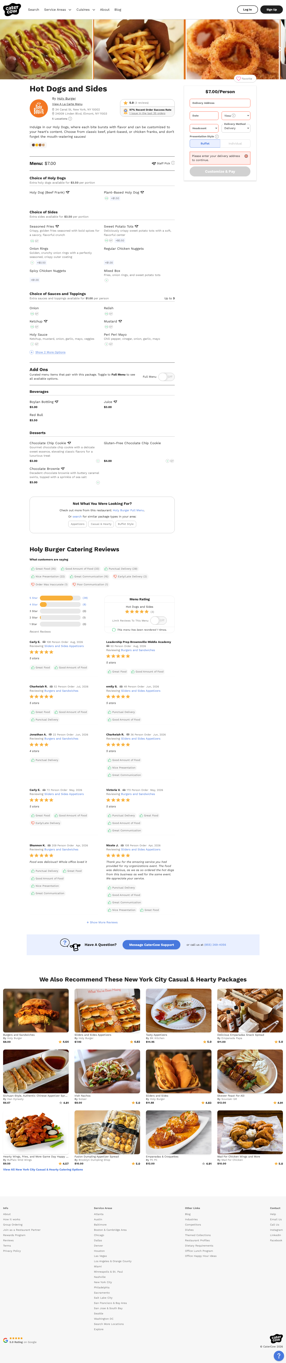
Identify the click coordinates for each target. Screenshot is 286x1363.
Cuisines (86, 10)
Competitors (193, 1224)
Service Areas (58, 10)
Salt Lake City (103, 1297)
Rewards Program (14, 1235)
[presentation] (220, 103)
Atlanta (99, 1214)
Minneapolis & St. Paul (108, 1271)
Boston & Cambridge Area (110, 1229)
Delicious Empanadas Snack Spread (240, 1034)
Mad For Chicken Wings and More (238, 1156)
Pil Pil (153, 1159)
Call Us (274, 1224)
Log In (247, 9)
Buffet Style (126, 524)
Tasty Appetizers (156, 1034)
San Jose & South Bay (108, 1308)
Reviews (8, 1240)
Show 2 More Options (50, 352)
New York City (103, 1282)
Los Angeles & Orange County (113, 1261)
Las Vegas (100, 1255)
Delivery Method (235, 124)
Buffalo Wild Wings (19, 1159)
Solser (83, 1099)
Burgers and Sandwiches (138, 650)
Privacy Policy (12, 1250)
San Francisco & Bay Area (110, 1303)
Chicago (99, 1235)
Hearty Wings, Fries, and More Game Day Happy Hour (37, 1156)
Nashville (100, 1276)
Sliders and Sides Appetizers (64, 646)
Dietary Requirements (199, 1245)
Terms (7, 1245)
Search (33, 9)
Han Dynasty (15, 1099)
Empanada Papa (231, 1038)
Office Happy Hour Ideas (201, 1255)
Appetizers (77, 524)
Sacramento (102, 1292)
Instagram (276, 1229)
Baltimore (100, 1224)
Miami (98, 1266)
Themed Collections (198, 1235)
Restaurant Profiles (197, 1240)
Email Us (276, 1219)
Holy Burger (66, 98)
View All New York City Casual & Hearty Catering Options (43, 1169)
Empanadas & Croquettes (162, 1156)
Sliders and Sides (157, 1095)
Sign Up (272, 9)
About (105, 9)
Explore (99, 1329)
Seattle (98, 1313)
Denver (98, 1245)
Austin (98, 1219)
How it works (11, 1219)
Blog (117, 9)
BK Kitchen (157, 1038)
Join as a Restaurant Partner (21, 1229)
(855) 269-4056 (215, 944)
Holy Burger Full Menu (128, 510)
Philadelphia (102, 1287)
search (77, 516)
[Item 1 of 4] (143, 49)
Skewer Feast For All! (231, 1095)
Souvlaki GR (229, 1099)
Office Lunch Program (199, 1250)
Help (273, 1214)
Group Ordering (12, 1224)
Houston (99, 1250)
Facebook (276, 1240)
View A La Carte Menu (67, 104)
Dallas (98, 1240)
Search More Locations (109, 1324)
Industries (191, 1219)
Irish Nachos (82, 1095)
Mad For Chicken (232, 1159)
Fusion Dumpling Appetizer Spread (97, 1156)
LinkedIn (275, 1235)
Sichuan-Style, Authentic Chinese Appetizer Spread (36, 1095)
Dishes (189, 1229)
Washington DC (103, 1318)
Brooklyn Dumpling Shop (94, 1159)
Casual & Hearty (101, 524)
